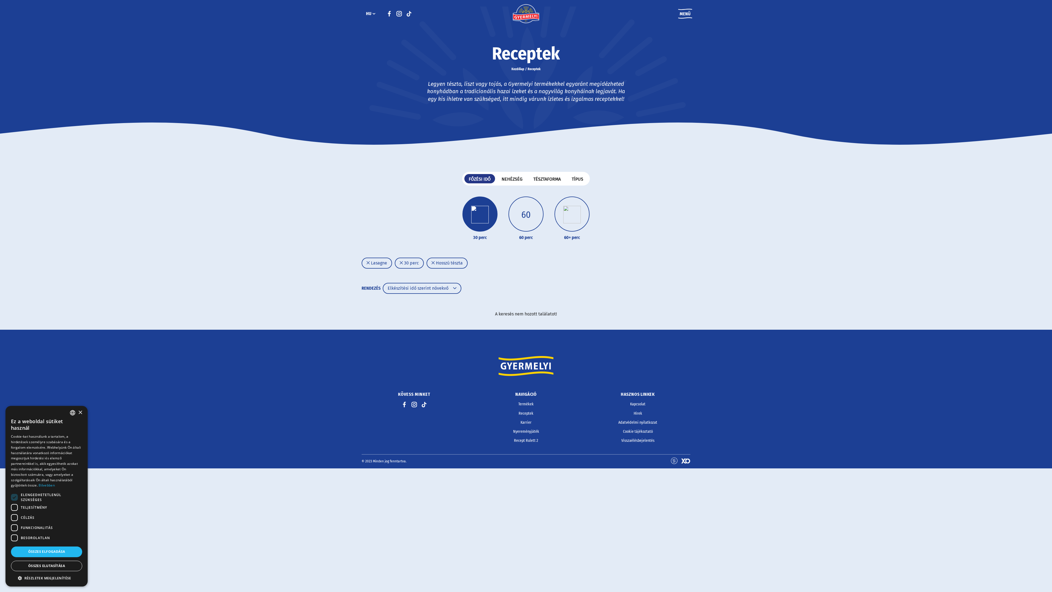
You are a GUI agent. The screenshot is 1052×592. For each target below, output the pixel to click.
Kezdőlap (517, 69)
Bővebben (47, 485)
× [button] (80, 413)
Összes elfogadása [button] (46, 551)
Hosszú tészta (449, 263)
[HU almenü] (374, 13)
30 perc (411, 263)
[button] (46, 578)
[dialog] (46, 496)
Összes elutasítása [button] (46, 565)
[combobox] (72, 412)
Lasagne (378, 263)
